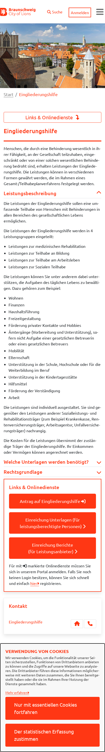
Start (8, 94)
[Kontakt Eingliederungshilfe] (77, 623)
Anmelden (80, 12)
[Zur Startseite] (18, 11)
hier (33, 583)
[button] (55, 10)
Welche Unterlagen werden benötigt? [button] (46, 462)
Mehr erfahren (16, 692)
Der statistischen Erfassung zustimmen (44, 735)
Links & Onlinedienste (49, 117)
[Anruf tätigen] (90, 623)
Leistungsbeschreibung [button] (30, 193)
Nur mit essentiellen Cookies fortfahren (45, 708)
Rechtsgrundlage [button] (23, 472)
